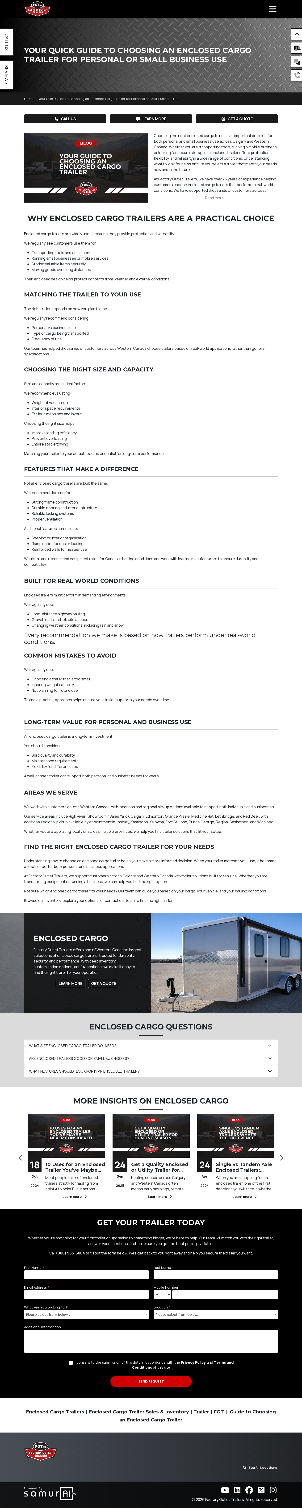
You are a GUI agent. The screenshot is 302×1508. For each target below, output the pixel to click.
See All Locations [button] (262, 1467)
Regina (222, 822)
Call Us (68, 118)
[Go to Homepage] (37, 9)
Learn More (154, 118)
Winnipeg (265, 822)
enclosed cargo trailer (206, 135)
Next (281, 1156)
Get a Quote (240, 118)
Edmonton (154, 816)
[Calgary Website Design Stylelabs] (50, 1493)
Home (29, 98)
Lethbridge (224, 816)
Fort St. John (176, 822)
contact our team (120, 900)
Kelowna (157, 822)
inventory (53, 900)
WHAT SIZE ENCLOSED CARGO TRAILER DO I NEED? (72, 1045)
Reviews (7, 74)
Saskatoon (239, 822)
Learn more (73, 1196)
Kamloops (139, 822)
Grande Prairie (177, 816)
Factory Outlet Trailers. (225, 1499)
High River (77, 816)
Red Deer (251, 816)
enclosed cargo (49, 483)
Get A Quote (103, 983)
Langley (122, 822)
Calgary (137, 816)
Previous (20, 1156)
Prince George (201, 822)
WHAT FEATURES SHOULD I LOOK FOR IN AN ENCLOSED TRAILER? (84, 1071)
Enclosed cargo (37, 233)
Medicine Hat (202, 816)
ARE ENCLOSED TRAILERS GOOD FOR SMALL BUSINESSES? (79, 1058)
